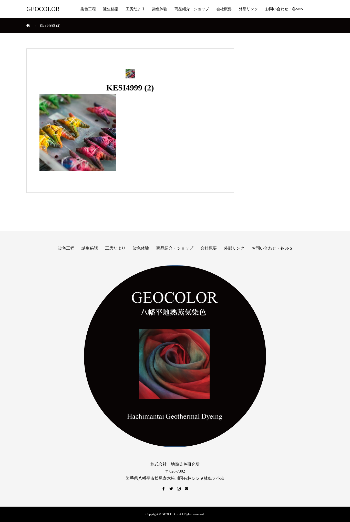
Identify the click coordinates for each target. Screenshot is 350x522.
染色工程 (88, 9)
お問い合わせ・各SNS (284, 9)
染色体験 (159, 9)
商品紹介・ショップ (191, 9)
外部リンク (248, 9)
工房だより (135, 9)
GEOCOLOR (43, 9)
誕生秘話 (110, 9)
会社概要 (224, 9)
